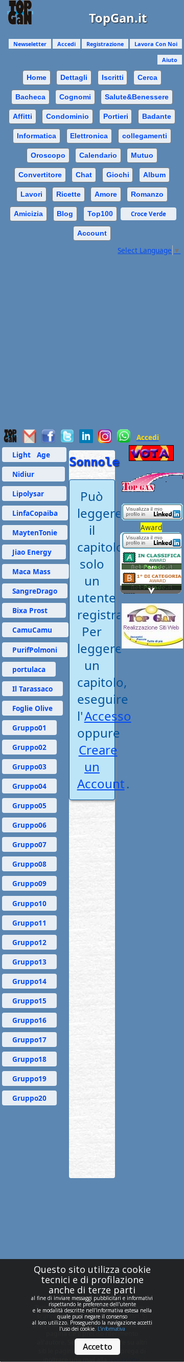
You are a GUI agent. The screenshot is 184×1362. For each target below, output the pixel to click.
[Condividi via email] (29, 440)
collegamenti (144, 136)
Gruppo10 (29, 903)
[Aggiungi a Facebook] (48, 440)
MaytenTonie (34, 532)
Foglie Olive (32, 708)
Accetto (97, 1346)
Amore (106, 194)
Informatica (36, 136)
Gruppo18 (29, 1059)
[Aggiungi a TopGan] (10, 440)
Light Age (34, 454)
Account (92, 233)
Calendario (98, 155)
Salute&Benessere (137, 97)
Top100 (100, 213)
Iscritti (113, 77)
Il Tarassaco (32, 689)
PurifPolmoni (34, 650)
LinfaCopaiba (35, 513)
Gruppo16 (29, 1020)
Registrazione (105, 44)
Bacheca (30, 97)
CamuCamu (35, 630)
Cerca (147, 77)
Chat (84, 175)
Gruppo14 (29, 981)
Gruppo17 (29, 1039)
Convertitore (40, 175)
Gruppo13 (29, 962)
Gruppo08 (29, 864)
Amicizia (28, 213)
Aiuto (169, 60)
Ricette (68, 194)
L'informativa (111, 1328)
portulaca (28, 669)
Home (37, 77)
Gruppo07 (29, 844)
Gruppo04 (29, 786)
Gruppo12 (29, 942)
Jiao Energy (34, 552)
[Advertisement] (92, 347)
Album (154, 175)
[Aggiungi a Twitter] (67, 440)
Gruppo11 (29, 923)
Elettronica (89, 136)
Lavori (31, 194)
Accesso (107, 715)
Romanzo (147, 194)
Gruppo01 (29, 727)
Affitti (22, 116)
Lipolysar (34, 493)
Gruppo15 (29, 1000)
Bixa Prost (34, 610)
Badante (156, 116)
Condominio (67, 116)
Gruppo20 (29, 1098)
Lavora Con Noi (155, 44)
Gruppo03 (29, 766)
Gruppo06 (29, 825)
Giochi (117, 175)
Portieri (115, 116)
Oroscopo (48, 155)
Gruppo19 (29, 1078)
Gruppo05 (29, 805)
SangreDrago (34, 591)
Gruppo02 (29, 747)
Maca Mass (35, 571)
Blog (65, 213)
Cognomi (75, 97)
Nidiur (33, 474)
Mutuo (142, 155)
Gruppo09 (29, 883)
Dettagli (73, 77)
